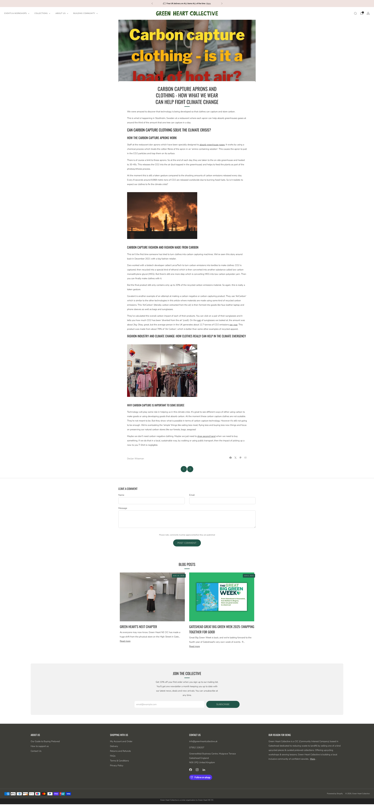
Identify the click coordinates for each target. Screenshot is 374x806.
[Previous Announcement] (152, 3)
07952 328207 (196, 747)
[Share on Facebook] (230, 457)
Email (192, 495)
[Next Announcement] (222, 3)
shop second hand (206, 436)
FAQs (112, 755)
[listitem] (187, 3)
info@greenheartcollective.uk (203, 741)
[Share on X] (235, 457)
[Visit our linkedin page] (204, 769)
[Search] (355, 13)
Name (121, 495)
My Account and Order (121, 741)
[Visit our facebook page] (190, 769)
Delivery (114, 746)
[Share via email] (245, 457)
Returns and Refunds (120, 751)
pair (199, 320)
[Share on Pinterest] (240, 457)
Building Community (84, 13)
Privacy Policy (116, 765)
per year (234, 324)
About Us (61, 13)
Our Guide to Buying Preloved (45, 741)
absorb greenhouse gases (212, 144)
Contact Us (36, 751)
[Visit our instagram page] (197, 769)
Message (122, 508)
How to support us (40, 746)
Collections (41, 13)
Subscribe (223, 704)
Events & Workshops (15, 13)
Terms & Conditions (119, 760)
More (202, 3)
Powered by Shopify (335, 793)
